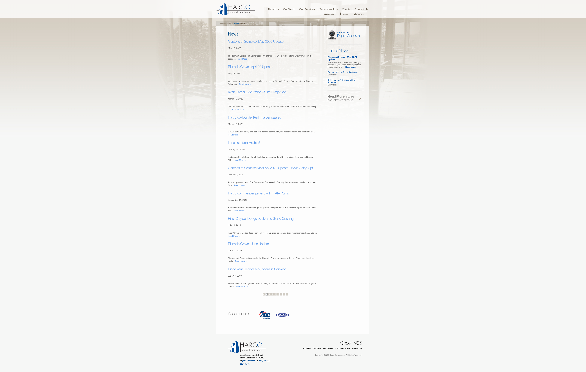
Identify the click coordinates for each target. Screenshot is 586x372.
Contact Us (361, 9)
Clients (346, 9)
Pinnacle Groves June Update (248, 244)
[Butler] (282, 322)
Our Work (289, 9)
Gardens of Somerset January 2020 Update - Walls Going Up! (270, 168)
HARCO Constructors (235, 9)
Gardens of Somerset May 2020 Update (255, 42)
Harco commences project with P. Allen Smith (259, 194)
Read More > (243, 59)
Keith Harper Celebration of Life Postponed (257, 92)
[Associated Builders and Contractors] (264, 322)
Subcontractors (328, 9)
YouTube (360, 14)
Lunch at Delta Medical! (244, 143)
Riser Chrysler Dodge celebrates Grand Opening (260, 219)
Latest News (338, 51)
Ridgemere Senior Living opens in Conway (257, 269)
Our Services (307, 9)
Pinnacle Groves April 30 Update (250, 67)
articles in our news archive (340, 98)
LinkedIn (330, 14)
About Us (273, 9)
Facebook (345, 14)
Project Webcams (349, 35)
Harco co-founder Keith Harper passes (254, 118)
